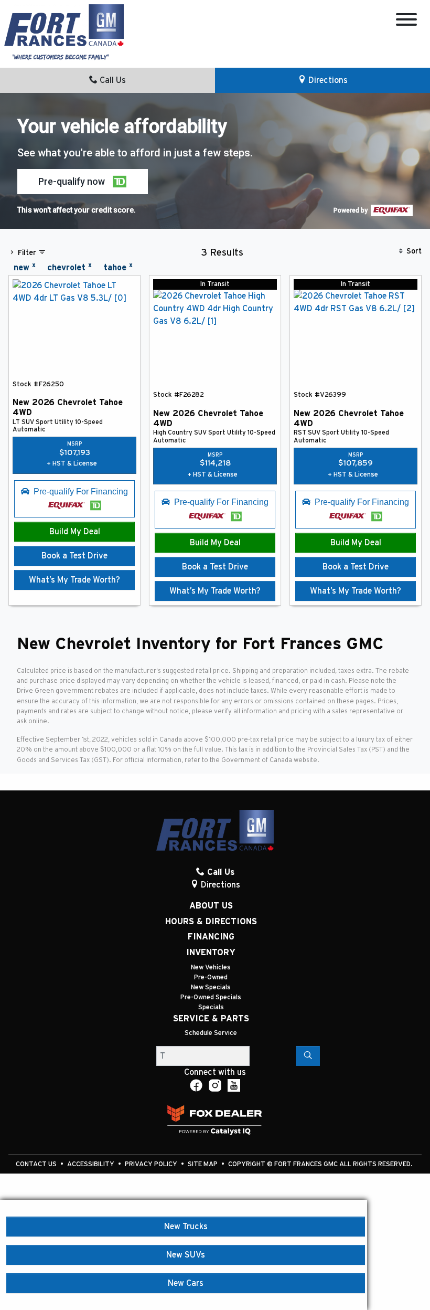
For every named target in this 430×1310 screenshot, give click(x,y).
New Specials (211, 987)
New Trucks (186, 1226)
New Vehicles (211, 967)
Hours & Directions (211, 921)
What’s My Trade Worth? (74, 580)
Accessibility (91, 1164)
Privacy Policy (152, 1164)
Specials (211, 1007)
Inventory (210, 952)
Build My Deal (74, 531)
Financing (211, 937)
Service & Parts (211, 1019)
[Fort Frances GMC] (64, 24)
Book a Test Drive (74, 556)
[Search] (308, 1056)
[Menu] (406, 21)
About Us (211, 906)
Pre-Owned (211, 977)
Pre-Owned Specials (210, 997)
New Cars (185, 1283)
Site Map (203, 1164)
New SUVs (185, 1255)
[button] (82, 181)
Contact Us (37, 1164)
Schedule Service (211, 1033)
